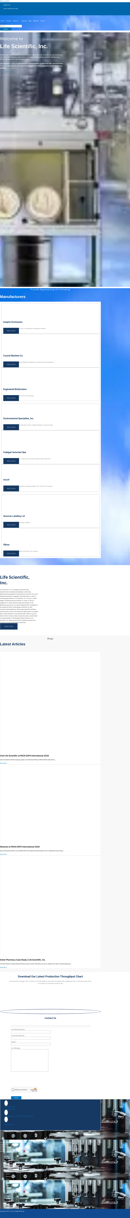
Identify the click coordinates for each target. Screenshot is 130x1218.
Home (2, 21)
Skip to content (4, 1)
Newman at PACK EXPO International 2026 (20, 847)
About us (15, 21)
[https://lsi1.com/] (6, 1119)
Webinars (35, 21)
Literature (24, 21)
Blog (30, 21)
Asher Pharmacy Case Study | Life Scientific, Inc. (23, 960)
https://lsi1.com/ (9, 1124)
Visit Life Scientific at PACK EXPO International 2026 (24, 756)
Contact (42, 21)
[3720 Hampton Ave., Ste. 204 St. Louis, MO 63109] (6, 1112)
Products (8, 21)
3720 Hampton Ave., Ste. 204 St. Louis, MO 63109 (18, 1116)
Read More (9, 72)
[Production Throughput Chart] (50, 1011)
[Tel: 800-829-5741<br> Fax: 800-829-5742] (6, 1103)
